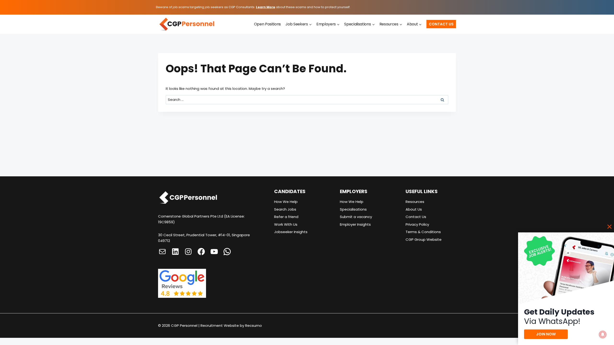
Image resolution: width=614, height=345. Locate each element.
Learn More (265, 7)
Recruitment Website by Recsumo (231, 325)
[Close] (609, 226)
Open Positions (267, 24)
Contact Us (441, 24)
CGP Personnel (184, 325)
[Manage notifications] (603, 334)
